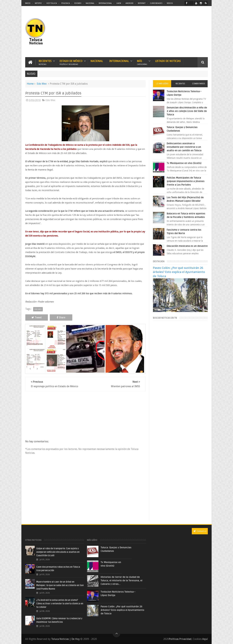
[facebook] (186, 3)
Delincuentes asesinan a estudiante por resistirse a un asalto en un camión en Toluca (184, 147)
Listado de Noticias (168, 61)
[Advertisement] (181, 32)
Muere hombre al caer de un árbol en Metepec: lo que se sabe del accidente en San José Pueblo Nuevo (60, 585)
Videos (170, 3)
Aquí (205, 639)
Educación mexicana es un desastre (187, 246)
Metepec (38, 3)
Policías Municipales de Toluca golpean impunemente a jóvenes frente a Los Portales (185, 181)
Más (142, 62)
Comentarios (198, 84)
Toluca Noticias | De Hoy (65, 639)
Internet (142, 3)
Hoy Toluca (51, 3)
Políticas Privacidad (180, 639)
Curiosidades (156, 3)
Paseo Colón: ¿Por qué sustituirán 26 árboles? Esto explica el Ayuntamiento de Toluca (179, 272)
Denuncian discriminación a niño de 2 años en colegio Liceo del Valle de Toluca (187, 111)
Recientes (45, 62)
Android (129, 3)
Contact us (201, 531)
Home (30, 83)
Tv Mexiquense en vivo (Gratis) (184, 163)
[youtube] (196, 3)
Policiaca (65, 3)
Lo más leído (162, 84)
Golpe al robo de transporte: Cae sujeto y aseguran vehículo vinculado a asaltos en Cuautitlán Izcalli (58, 552)
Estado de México (71, 62)
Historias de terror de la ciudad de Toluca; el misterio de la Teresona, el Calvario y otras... (121, 580)
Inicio (27, 3)
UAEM (118, 3)
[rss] (206, 3)
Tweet (38, 317)
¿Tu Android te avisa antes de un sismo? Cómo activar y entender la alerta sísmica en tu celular (59, 603)
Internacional (105, 3)
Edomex (77, 3)
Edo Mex (42, 83)
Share (62, 317)
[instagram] (201, 3)
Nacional (90, 3)
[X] (191, 3)
